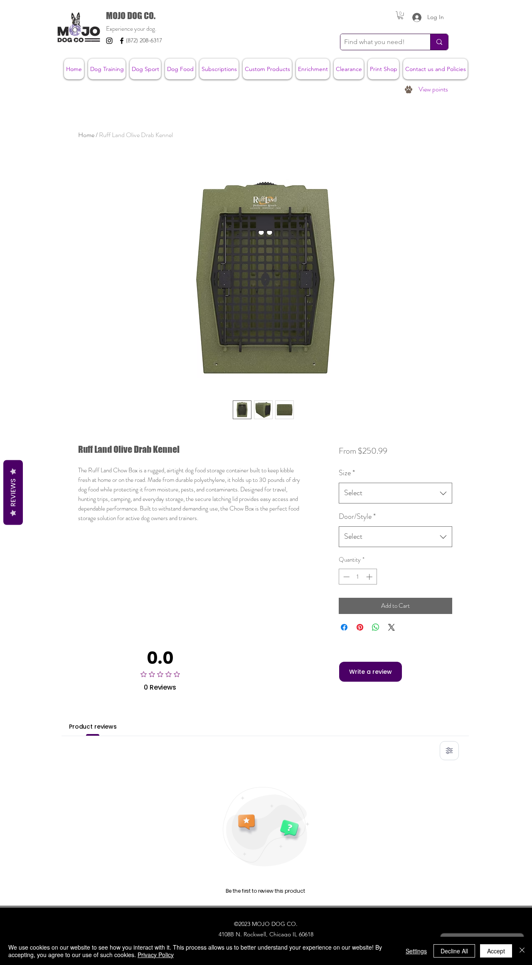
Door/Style (357, 516)
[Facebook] (122, 41)
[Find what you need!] (439, 42)
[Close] (522, 950)
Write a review (370, 672)
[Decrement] (345, 576)
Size (347, 472)
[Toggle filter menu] (449, 750)
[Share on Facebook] (344, 627)
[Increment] (370, 576)
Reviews (13, 492)
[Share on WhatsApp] (376, 627)
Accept (496, 951)
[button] (400, 15)
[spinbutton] (358, 576)
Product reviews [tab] (93, 726)
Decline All (454, 951)
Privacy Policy (156, 954)
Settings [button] (416, 951)
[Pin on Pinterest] (360, 627)
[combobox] (395, 493)
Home (86, 135)
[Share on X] (392, 627)
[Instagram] (109, 41)
